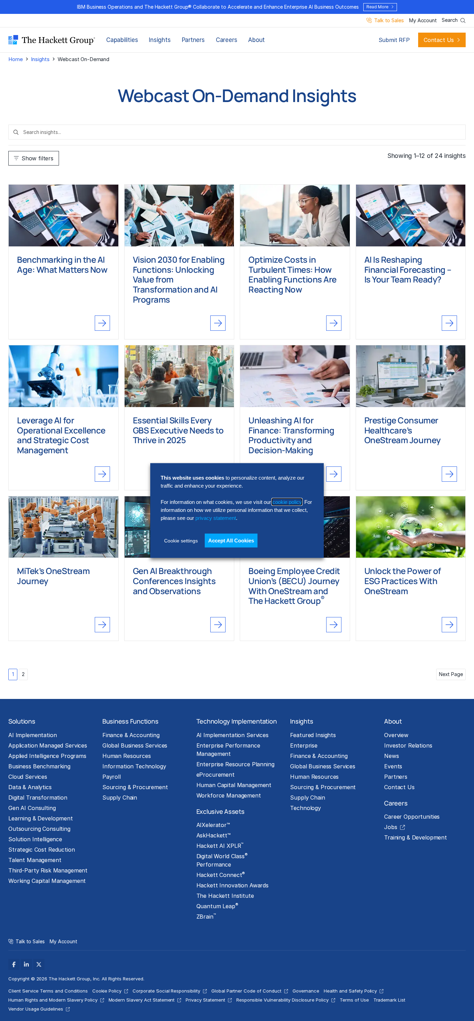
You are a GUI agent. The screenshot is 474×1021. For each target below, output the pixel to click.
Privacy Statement (205, 1000)
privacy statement (215, 518)
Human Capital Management (234, 785)
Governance (306, 991)
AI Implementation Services (232, 735)
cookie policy (287, 502)
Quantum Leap (217, 906)
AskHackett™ (213, 835)
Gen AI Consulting (32, 807)
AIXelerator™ (213, 824)
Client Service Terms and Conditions (48, 991)
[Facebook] (13, 964)
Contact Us (439, 39)
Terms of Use (354, 1000)
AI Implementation (32, 735)
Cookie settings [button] (181, 540)
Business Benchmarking (39, 766)
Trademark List (389, 1000)
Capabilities (122, 39)
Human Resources (126, 755)
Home (15, 59)
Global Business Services (135, 745)
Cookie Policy (107, 991)
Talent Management (34, 860)
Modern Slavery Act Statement (142, 1000)
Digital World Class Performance (222, 860)
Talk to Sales (389, 21)
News (391, 755)
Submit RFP (394, 39)
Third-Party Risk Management (47, 870)
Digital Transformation (37, 797)
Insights (159, 39)
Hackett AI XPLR (220, 845)
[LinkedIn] (26, 964)
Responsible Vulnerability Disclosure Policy (282, 1000)
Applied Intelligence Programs (47, 755)
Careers (226, 39)
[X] (38, 964)
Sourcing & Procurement (135, 787)
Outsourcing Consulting (39, 828)
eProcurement (215, 774)
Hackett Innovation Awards (232, 885)
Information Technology (134, 766)
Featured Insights (313, 735)
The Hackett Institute (225, 895)
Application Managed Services (47, 745)
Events (393, 766)
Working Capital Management (47, 880)
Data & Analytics (30, 787)
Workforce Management (228, 795)
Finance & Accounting (131, 735)
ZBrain (206, 916)
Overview (396, 735)
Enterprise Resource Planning (235, 764)
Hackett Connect (220, 874)
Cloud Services (27, 776)
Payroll (111, 776)
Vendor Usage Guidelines (35, 1009)
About (256, 39)
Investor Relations (408, 745)
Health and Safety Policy (350, 991)
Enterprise (304, 745)
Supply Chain (119, 797)
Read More (377, 6)
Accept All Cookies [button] (231, 540)
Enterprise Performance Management (228, 749)
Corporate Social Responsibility (166, 991)
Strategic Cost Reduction (41, 849)
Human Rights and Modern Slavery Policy (53, 1000)
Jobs (390, 827)
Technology (305, 807)
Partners (193, 39)
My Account (423, 21)
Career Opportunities (412, 816)
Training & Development (415, 837)
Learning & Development (40, 818)
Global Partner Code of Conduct (246, 991)
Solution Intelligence (35, 839)
